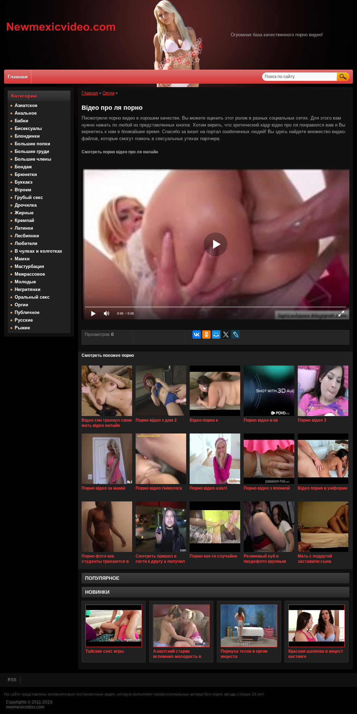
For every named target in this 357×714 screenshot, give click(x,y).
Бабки (21, 120)
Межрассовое (30, 274)
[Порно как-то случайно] (215, 552)
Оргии (21, 304)
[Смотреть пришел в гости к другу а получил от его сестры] (161, 552)
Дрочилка (26, 205)
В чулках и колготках (38, 251)
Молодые (25, 281)
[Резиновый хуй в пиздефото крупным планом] (269, 552)
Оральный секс (32, 297)
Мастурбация (29, 266)
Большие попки (32, 143)
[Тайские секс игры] (113, 626)
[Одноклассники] (206, 334)
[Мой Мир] (216, 334)
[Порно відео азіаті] (215, 484)
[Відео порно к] (215, 416)
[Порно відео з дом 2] (161, 416)
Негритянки (27, 289)
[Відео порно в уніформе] (323, 484)
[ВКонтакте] (196, 334)
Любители (26, 243)
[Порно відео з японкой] (269, 484)
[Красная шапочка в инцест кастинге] (316, 626)
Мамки (22, 258)
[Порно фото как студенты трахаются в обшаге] (107, 552)
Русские (24, 320)
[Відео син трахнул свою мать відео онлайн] (107, 416)
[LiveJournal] (235, 334)
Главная (18, 76)
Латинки (24, 228)
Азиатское (26, 105)
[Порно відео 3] (323, 416)
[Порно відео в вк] (269, 416)
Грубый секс (29, 197)
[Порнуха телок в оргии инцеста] (249, 626)
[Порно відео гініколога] (161, 484)
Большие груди (32, 151)
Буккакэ (23, 182)
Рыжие (22, 327)
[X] (226, 334)
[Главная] (61, 31)
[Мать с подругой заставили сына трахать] (323, 552)
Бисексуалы (28, 128)
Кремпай (24, 220)
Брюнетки (26, 174)
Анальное (26, 113)
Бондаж (23, 166)
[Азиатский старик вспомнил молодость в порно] (181, 626)
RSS (12, 679)
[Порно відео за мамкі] (107, 484)
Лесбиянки (27, 235)
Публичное (27, 312)
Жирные (24, 212)
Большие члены (33, 159)
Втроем (23, 189)
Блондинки (27, 136)
